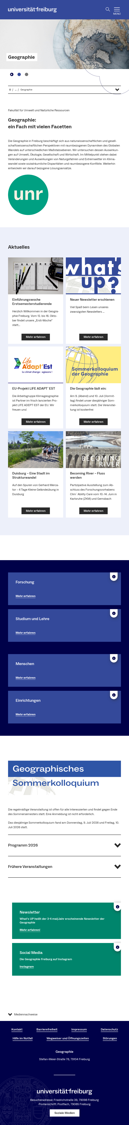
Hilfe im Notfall (23, 1038)
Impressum (79, 1029)
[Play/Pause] (11, 74)
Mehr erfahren (25, 596)
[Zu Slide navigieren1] (19, 74)
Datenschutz (109, 1029)
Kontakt (17, 1029)
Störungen (110, 1038)
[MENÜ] (117, 9)
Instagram (27, 967)
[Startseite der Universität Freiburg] (32, 9)
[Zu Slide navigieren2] (26, 74)
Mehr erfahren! (30, 930)
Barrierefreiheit (46, 1029)
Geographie (21, 57)
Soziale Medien (64, 1113)
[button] (64, 845)
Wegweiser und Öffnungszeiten (68, 1038)
